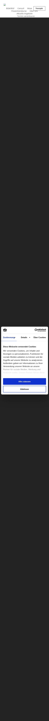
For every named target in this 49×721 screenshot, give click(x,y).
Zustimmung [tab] (9, 337)
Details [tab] (24, 337)
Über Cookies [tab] (39, 337)
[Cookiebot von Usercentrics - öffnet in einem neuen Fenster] (35, 330)
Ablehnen (24, 389)
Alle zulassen (24, 381)
